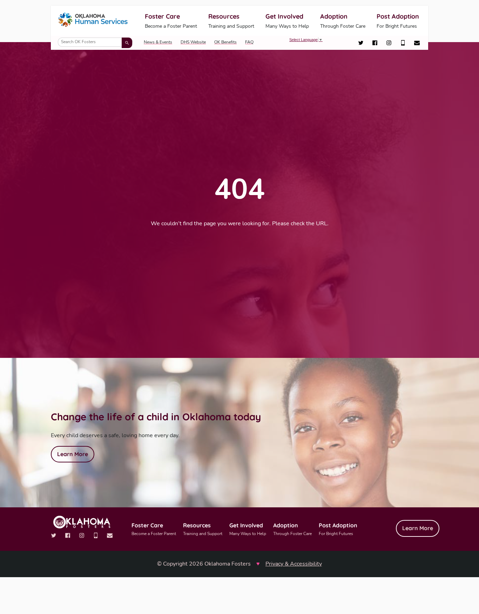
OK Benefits (225, 42)
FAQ (249, 42)
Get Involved (287, 20)
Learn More (72, 454)
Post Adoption (398, 20)
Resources (231, 20)
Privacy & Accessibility (293, 564)
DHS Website (193, 42)
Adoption (342, 20)
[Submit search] (127, 43)
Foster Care (171, 20)
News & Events (158, 42)
